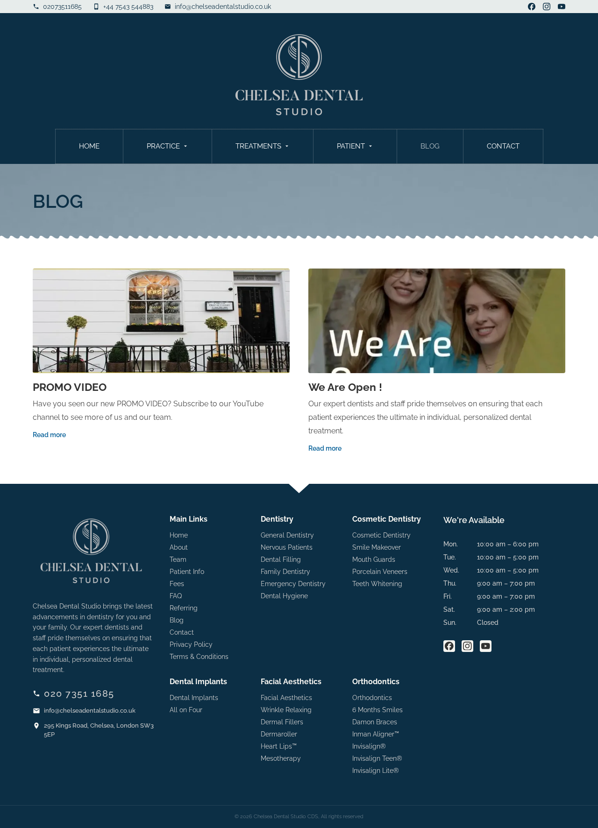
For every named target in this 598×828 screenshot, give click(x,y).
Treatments (258, 146)
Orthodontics (372, 697)
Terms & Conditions (199, 656)
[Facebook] (531, 6)
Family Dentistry (285, 571)
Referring (184, 608)
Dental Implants (194, 697)
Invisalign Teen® (377, 758)
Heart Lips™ (279, 746)
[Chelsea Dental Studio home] (299, 74)
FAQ (176, 596)
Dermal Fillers (282, 722)
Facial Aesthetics (286, 697)
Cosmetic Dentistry (381, 535)
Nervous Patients (287, 547)
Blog (430, 146)
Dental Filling (281, 559)
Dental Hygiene (284, 596)
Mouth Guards (373, 559)
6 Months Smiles (377, 710)
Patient (351, 146)
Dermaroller (279, 734)
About (179, 547)
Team (178, 559)
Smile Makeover (376, 547)
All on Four (186, 710)
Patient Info (187, 571)
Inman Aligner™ (375, 734)
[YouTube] (561, 6)
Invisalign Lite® (375, 770)
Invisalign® (369, 746)
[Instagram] (546, 6)
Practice (163, 146)
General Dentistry (287, 535)
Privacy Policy (191, 644)
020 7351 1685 (79, 693)
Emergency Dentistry (293, 583)
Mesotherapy (281, 758)
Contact (503, 146)
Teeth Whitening (377, 583)
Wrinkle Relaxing (286, 710)
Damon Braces (374, 722)
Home (89, 146)
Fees (177, 583)
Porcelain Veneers (379, 571)
